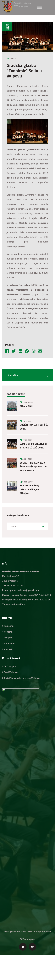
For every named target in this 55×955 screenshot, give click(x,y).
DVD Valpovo (10, 666)
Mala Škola (9, 643)
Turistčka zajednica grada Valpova (22, 678)
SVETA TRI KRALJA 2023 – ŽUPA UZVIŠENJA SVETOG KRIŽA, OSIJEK (33, 466)
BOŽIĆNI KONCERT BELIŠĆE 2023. (34, 426)
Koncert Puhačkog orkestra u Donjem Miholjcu (29, 489)
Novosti (13, 58)
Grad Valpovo (11, 672)
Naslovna (8, 626)
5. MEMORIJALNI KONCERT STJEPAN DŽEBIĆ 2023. (33, 445)
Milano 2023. (26, 406)
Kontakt (8, 649)
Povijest (8, 637)
